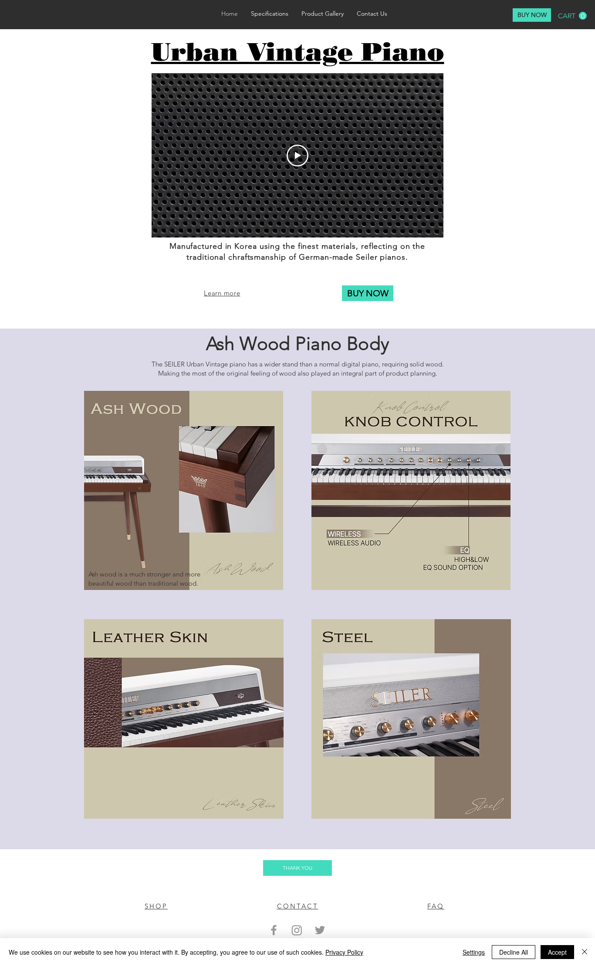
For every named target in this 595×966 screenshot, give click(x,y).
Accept (557, 952)
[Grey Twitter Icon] (320, 930)
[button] (572, 16)
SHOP (156, 906)
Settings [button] (474, 952)
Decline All (513, 952)
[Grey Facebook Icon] (274, 930)
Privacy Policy (344, 952)
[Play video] (297, 155)
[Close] (584, 952)
